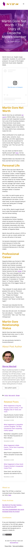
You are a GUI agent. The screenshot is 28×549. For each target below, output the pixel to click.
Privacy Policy (8, 546)
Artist (6, 395)
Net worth (12, 395)
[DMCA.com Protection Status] (7, 535)
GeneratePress (14, 542)
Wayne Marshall (9, 366)
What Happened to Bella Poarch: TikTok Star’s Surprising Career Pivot (13, 447)
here (17, 153)
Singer (18, 395)
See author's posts (10, 388)
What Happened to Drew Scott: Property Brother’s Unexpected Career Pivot (13, 466)
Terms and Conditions (18, 546)
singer (20, 271)
